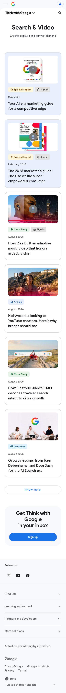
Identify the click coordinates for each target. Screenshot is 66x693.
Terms (22, 670)
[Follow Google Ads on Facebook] (28, 576)
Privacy (9, 670)
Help (13, 678)
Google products (38, 666)
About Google (14, 666)
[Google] (11, 659)
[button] (33, 594)
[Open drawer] (5, 4)
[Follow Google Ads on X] (9, 576)
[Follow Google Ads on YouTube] (18, 576)
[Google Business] (13, 4)
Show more (33, 489)
